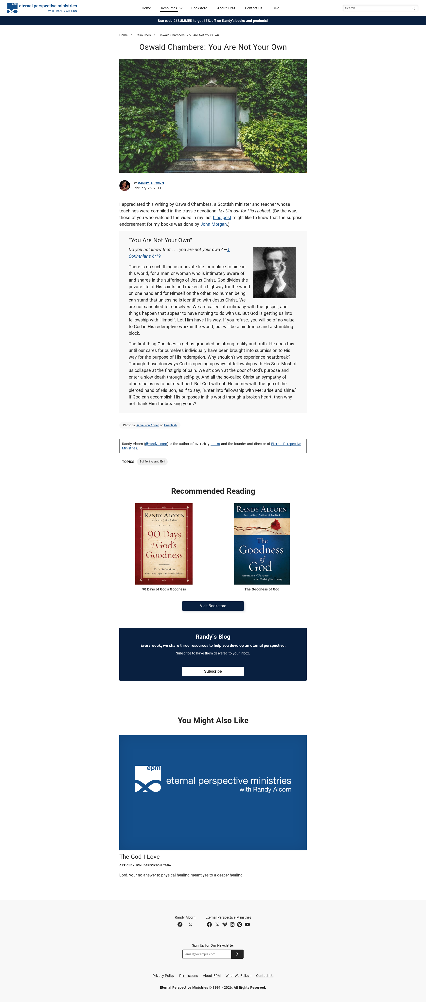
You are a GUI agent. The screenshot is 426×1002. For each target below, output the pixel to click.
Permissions (188, 976)
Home (146, 8)
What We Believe (238, 976)
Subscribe (213, 671)
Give (275, 8)
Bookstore (199, 8)
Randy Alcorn (151, 183)
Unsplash (170, 425)
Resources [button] (169, 8)
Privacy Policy (163, 976)
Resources (143, 35)
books (215, 444)
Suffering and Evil (152, 461)
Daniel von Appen (147, 425)
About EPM (226, 8)
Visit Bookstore (213, 606)
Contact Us (254, 8)
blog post (222, 217)
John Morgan (213, 224)
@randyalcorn (156, 444)
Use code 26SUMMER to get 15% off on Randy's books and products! (213, 21)
